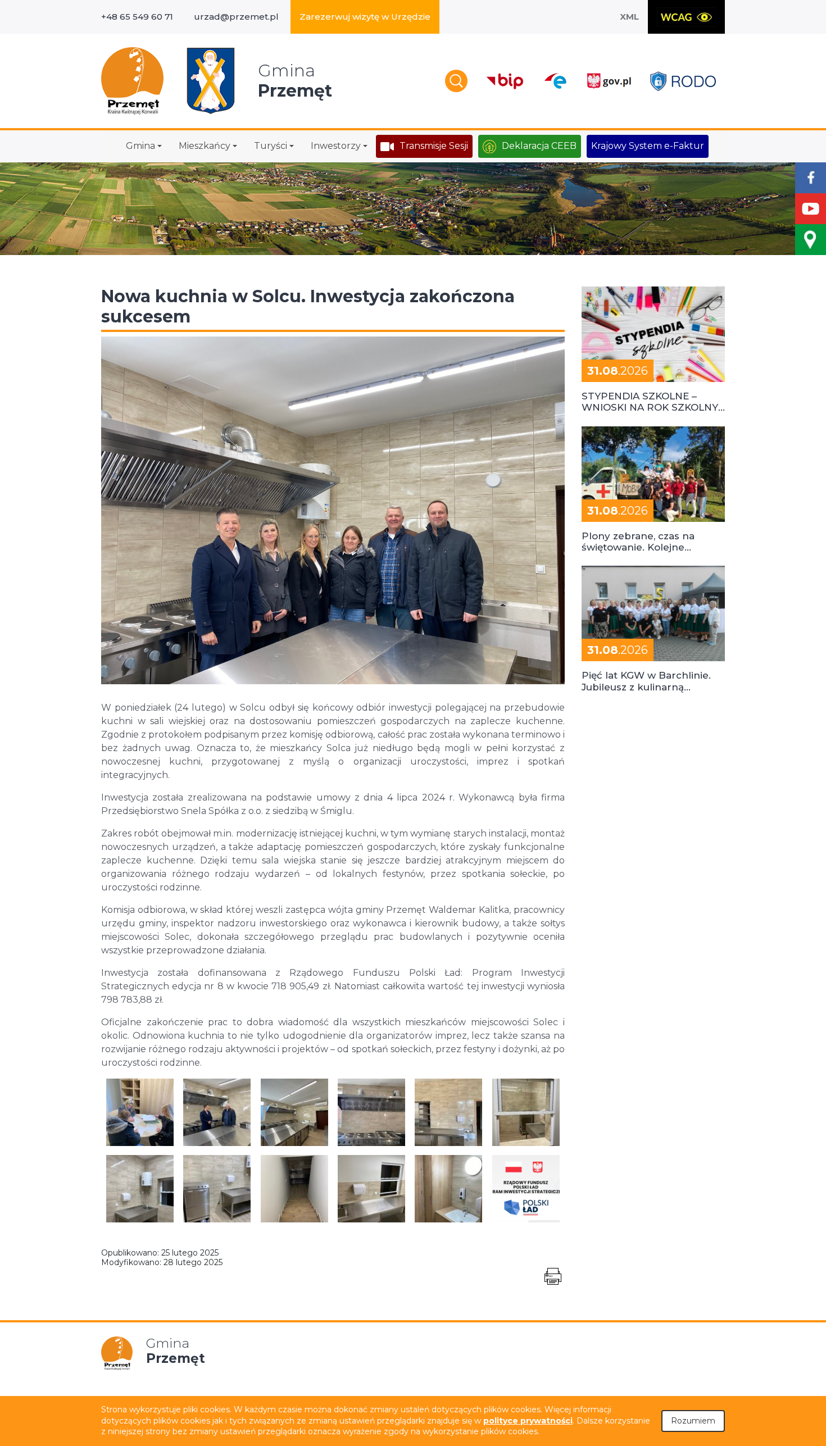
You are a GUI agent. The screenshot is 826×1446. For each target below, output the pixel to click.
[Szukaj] (456, 81)
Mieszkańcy (204, 145)
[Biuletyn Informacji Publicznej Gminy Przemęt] (505, 81)
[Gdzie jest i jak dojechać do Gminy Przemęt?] (810, 239)
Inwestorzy (336, 145)
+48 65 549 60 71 (137, 16)
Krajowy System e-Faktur (647, 145)
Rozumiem (693, 1421)
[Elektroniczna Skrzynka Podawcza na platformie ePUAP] (555, 81)
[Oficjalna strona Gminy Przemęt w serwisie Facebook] (810, 177)
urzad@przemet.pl (236, 16)
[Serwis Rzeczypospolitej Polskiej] (608, 81)
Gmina (140, 145)
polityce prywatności (528, 1421)
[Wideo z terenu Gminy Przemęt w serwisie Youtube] (810, 208)
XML (629, 16)
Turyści (270, 145)
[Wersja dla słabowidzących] (686, 17)
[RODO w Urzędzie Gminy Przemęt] (683, 81)
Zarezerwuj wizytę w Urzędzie (364, 16)
